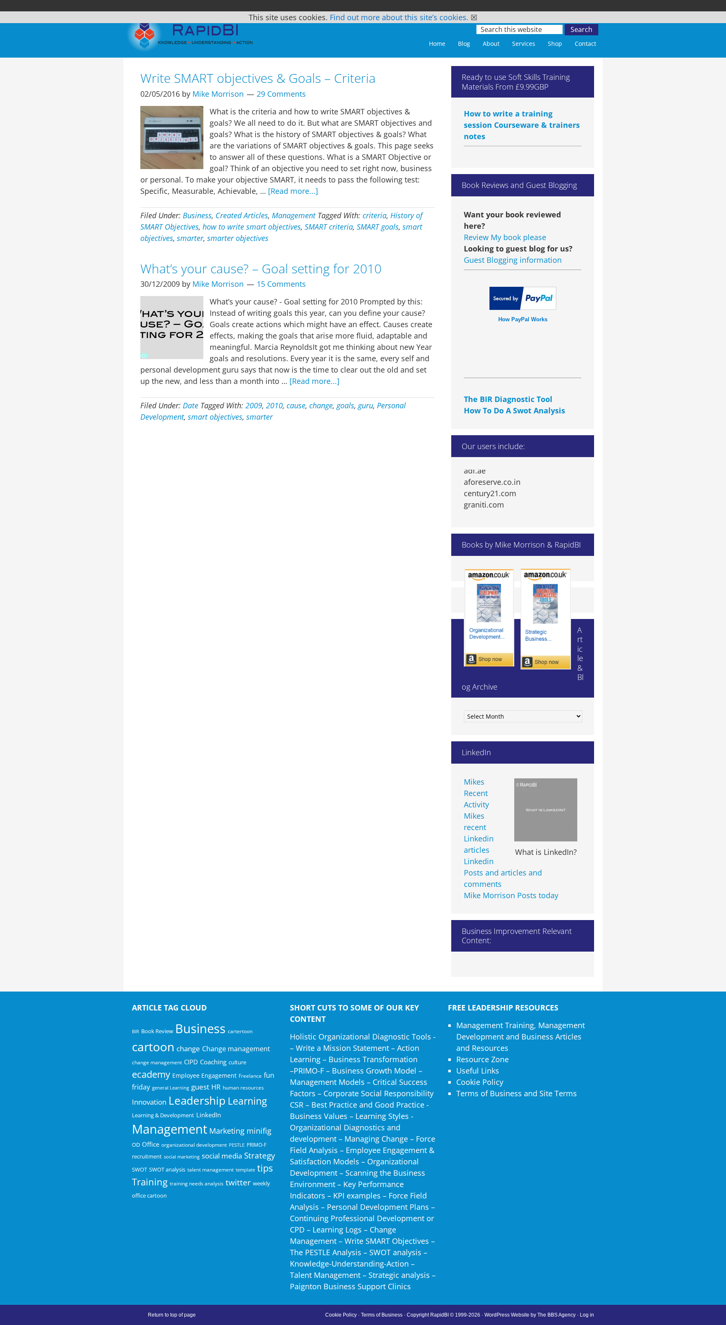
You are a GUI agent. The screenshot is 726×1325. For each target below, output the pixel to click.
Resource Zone (482, 1059)
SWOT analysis (167, 1169)
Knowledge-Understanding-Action (349, 1264)
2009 (253, 405)
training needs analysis (197, 1183)
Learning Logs (337, 1230)
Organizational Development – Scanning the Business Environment (357, 1172)
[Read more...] (293, 191)
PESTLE (237, 1145)
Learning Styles (382, 1116)
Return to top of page (172, 1315)
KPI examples (357, 1195)
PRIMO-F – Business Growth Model (355, 1071)
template (245, 1169)
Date (190, 405)
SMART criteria (329, 227)
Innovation (149, 1102)
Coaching (213, 1062)
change (321, 405)
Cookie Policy (479, 1082)
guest (200, 1087)
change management (157, 1062)
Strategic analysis (399, 1275)
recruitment (147, 1156)
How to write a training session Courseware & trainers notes (522, 109)
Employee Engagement (204, 1075)
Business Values (318, 1116)
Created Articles (242, 215)
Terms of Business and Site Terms (516, 1093)
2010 (274, 405)
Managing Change (376, 1139)
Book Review (157, 1031)
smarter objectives (237, 238)
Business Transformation (373, 1059)
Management (294, 215)
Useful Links (477, 1071)
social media (222, 1156)
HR (216, 1087)
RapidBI (191, 37)
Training (150, 1182)
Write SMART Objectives (387, 1241)
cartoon (153, 1047)
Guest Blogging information (513, 260)
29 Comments (281, 94)
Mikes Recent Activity (476, 793)
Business (197, 215)
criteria (375, 215)
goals (345, 405)
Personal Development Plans (378, 1207)
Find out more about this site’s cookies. (399, 17)
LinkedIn (208, 1115)
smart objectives (215, 417)
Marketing (227, 1131)
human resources (243, 1087)
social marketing (182, 1157)
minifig (259, 1130)
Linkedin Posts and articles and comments (503, 872)
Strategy (259, 1155)
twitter (238, 1182)
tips (265, 1168)
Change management (236, 1048)
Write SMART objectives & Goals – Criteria (258, 78)
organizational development (194, 1144)
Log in (587, 1315)
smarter (190, 238)
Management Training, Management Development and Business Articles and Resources (520, 1036)
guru (365, 405)
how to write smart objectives (252, 227)
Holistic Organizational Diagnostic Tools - (363, 1036)
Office (150, 1144)
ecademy (151, 1074)
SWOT (139, 1169)
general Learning (170, 1087)
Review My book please (505, 237)
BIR (135, 1031)
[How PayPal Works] (522, 307)
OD (136, 1144)
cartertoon (240, 1031)
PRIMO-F (256, 1144)
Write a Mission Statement (342, 1048)
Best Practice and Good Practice (367, 1105)
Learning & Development (163, 1115)
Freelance (250, 1075)
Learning (247, 1101)
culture (237, 1062)
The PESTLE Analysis (325, 1252)
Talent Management (325, 1275)
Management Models (327, 1082)
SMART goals (378, 227)
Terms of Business (381, 1315)
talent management (210, 1169)
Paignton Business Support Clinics (350, 1286)
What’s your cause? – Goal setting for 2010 (260, 268)
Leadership (197, 1100)
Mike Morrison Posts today (511, 895)
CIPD (191, 1062)
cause (296, 405)
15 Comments (281, 284)
